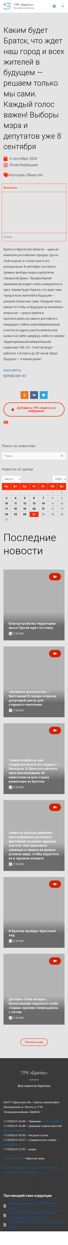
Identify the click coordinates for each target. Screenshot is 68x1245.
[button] (63, 6)
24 (6, 514)
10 (6, 503)
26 (24, 514)
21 (43, 508)
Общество (34, 175)
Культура (17, 175)
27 (34, 514)
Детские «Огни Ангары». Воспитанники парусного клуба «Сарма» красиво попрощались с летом (33, 1005)
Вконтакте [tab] (10, 187)
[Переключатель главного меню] (54, 6)
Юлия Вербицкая (24, 165)
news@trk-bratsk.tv (14, 1130)
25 (15, 514)
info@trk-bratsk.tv (51, 1121)
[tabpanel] (34, 212)
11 (15, 503)
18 (15, 508)
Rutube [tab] (8, 236)
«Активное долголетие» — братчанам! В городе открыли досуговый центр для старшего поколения (32, 698)
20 (34, 508)
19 (24, 508)
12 (24, 503)
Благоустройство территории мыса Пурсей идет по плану (32, 626)
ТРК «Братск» (23, 4)
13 (34, 503)
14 (43, 503)
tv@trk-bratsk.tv (13, 1158)
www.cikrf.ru (12, 370)
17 (6, 508)
